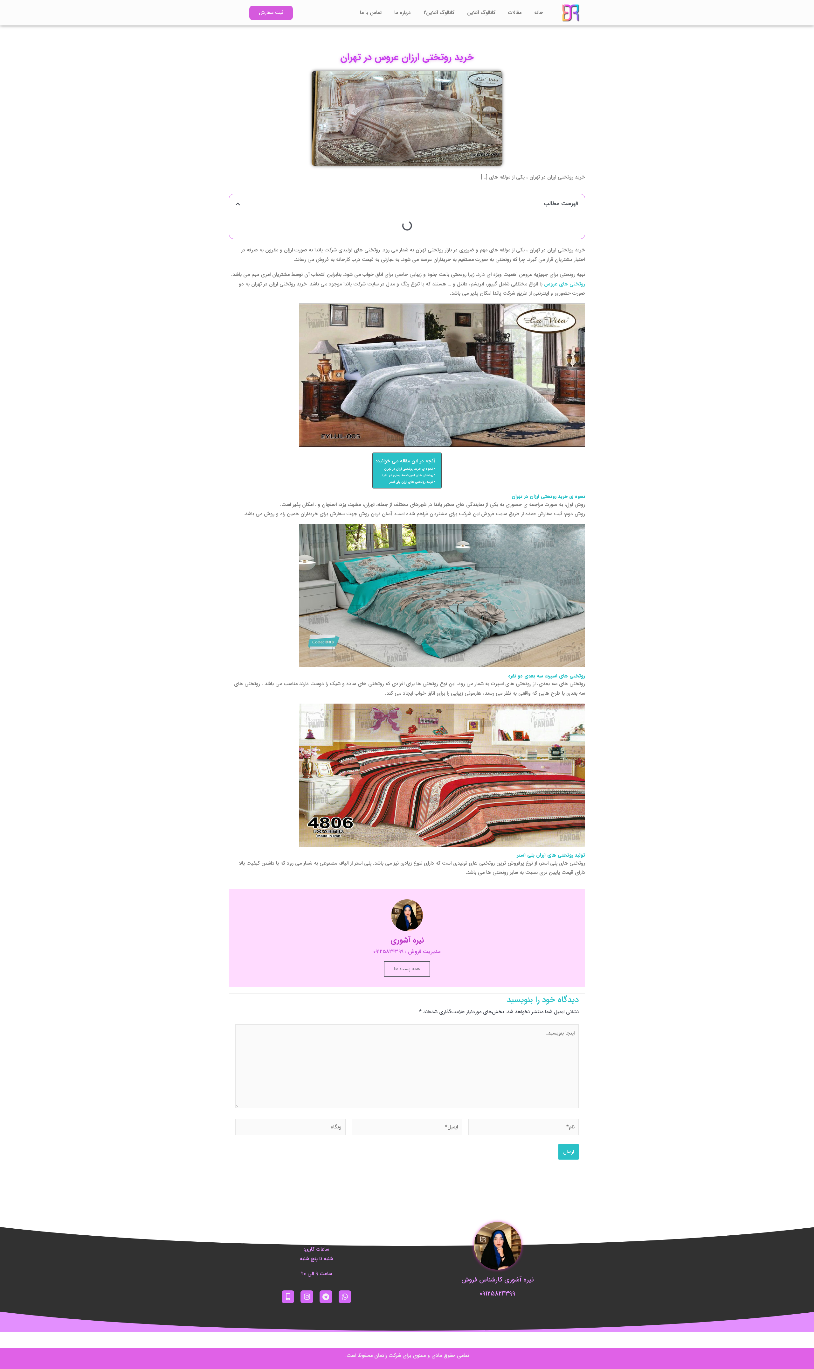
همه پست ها (407, 968)
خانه (538, 13)
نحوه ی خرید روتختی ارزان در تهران (408, 468)
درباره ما (402, 13)
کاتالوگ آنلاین (481, 13)
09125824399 (497, 1294)
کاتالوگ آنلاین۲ (439, 13)
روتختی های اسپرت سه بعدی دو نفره (407, 475)
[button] (238, 204)
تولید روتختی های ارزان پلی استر (411, 481)
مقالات (514, 13)
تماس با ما (371, 13)
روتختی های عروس (564, 284)
